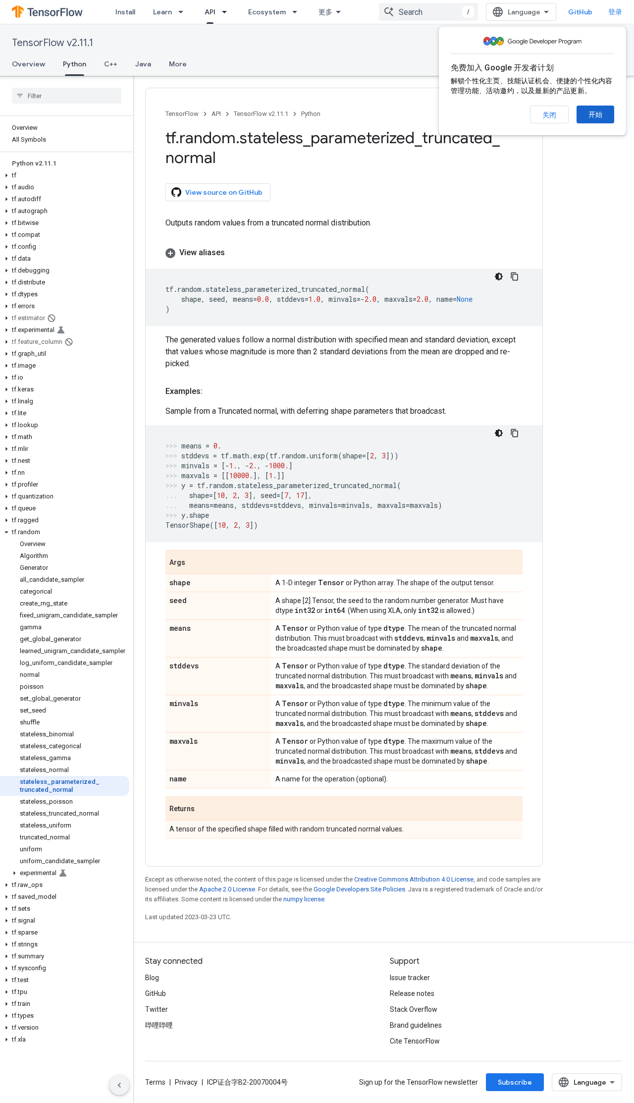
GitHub (580, 11)
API (210, 11)
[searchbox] (66, 96)
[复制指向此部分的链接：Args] (195, 563)
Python (74, 63)
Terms (155, 1082)
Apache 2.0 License (227, 889)
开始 (595, 114)
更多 (325, 11)
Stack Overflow (413, 1009)
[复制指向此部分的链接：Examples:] (212, 391)
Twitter (156, 1009)
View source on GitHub (224, 192)
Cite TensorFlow (415, 1041)
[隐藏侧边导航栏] (119, 1085)
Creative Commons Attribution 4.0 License (414, 879)
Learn (162, 11)
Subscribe (515, 1082)
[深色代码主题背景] (499, 276)
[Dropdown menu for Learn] (184, 12)
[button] (64, 175)
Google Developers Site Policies (359, 889)
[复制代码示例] (515, 276)
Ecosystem (267, 11)
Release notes (412, 993)
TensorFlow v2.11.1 (52, 43)
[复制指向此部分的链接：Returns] (204, 809)
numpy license (303, 899)
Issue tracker (410, 978)
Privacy (186, 1082)
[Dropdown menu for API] (227, 12)
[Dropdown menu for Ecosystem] (298, 12)
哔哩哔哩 (159, 1025)
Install (125, 11)
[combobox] (428, 12)
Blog (152, 978)
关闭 (549, 114)
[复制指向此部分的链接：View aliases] (235, 253)
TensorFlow (182, 113)
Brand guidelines (416, 1025)
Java (143, 63)
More (178, 63)
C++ (110, 63)
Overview (28, 63)
